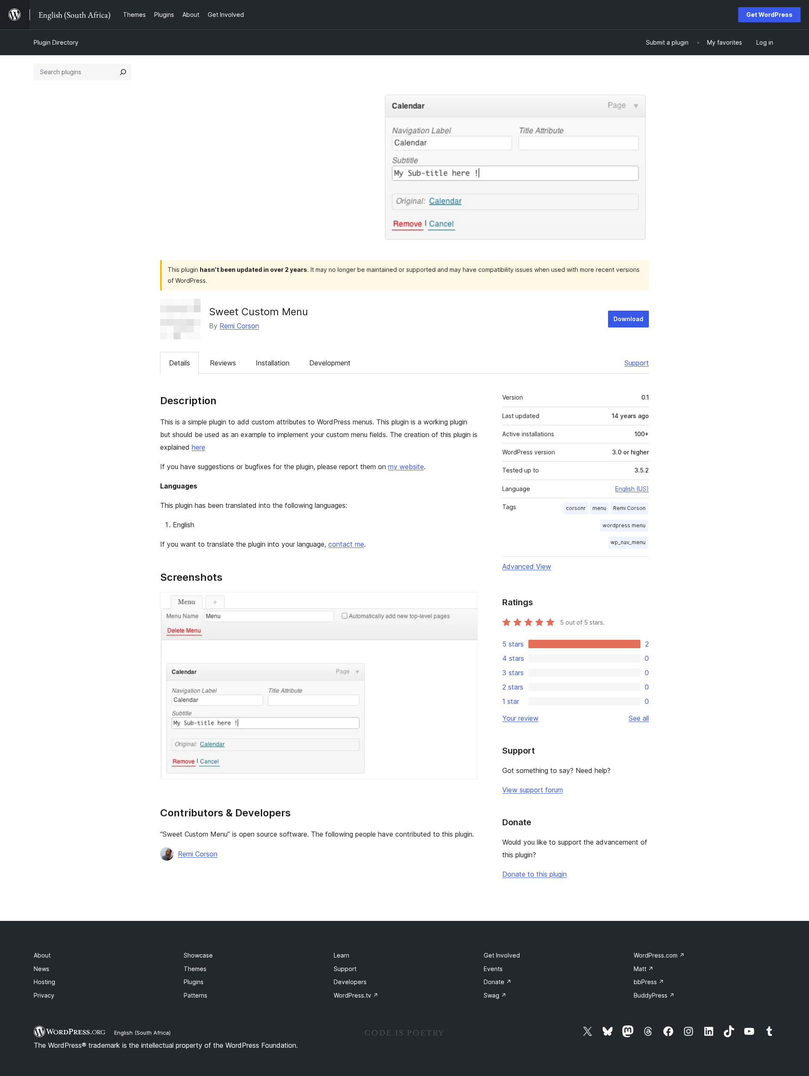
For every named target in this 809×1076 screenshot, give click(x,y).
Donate (498, 981)
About (42, 955)
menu (599, 508)
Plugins (194, 981)
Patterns (195, 995)
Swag (495, 995)
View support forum (532, 790)
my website (406, 466)
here (198, 447)
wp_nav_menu (628, 542)
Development (330, 363)
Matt (644, 968)
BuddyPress (654, 995)
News (41, 968)
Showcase (198, 955)
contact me (346, 544)
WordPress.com (659, 955)
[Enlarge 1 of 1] (466, 603)
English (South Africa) (142, 1032)
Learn (341, 955)
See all (639, 718)
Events (493, 968)
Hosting (44, 981)
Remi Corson (239, 326)
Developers (350, 981)
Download (628, 318)
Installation (272, 363)
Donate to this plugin (534, 874)
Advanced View (526, 566)
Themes (195, 968)
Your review (520, 718)
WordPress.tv (356, 995)
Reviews (223, 363)
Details (179, 363)
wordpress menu (624, 525)
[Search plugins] (123, 72)
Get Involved (502, 955)
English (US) (632, 488)
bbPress (649, 981)
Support (636, 363)
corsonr (576, 508)
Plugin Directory (56, 42)
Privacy (44, 995)
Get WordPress (769, 14)
